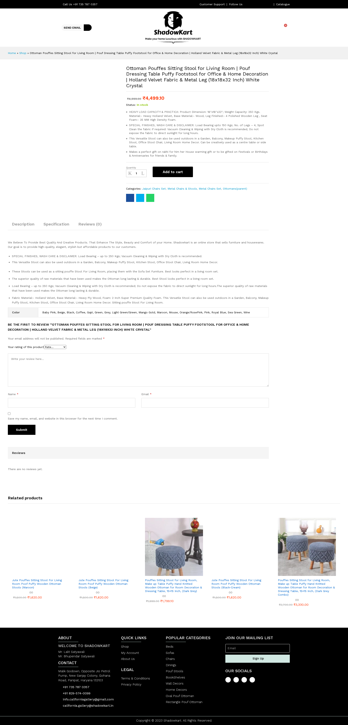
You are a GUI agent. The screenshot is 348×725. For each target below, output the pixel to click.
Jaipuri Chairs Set (154, 188)
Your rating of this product (26, 347)
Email (146, 394)
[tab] (23, 226)
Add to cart (173, 172)
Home (12, 53)
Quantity (131, 167)
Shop (22, 53)
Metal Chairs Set (210, 188)
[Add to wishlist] (200, 171)
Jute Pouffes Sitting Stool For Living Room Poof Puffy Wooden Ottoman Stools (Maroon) (37, 584)
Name (13, 394)
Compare (211, 171)
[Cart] (284, 27)
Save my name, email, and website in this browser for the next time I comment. (63, 418)
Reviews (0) (90, 224)
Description (23, 224)
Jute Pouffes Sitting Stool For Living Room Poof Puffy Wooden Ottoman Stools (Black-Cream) (236, 584)
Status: (131, 104)
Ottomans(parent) (235, 188)
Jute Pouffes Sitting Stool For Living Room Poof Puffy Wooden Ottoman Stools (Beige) (103, 584)
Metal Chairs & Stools (182, 188)
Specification (56, 224)
